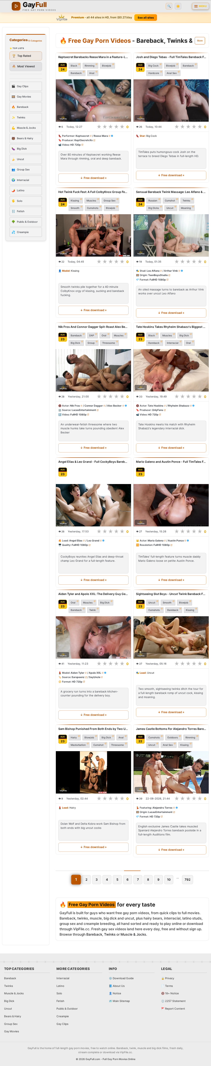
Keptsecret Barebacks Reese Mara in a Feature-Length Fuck (93, 57)
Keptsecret (82, 136)
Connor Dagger (93, 405)
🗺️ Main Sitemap (119, 1001)
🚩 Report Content (173, 1008)
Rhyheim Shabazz (178, 405)
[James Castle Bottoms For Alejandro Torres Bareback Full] (171, 772)
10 (169, 880)
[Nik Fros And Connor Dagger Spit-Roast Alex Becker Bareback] (93, 370)
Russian (152, 200)
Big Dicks (153, 208)
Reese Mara (101, 136)
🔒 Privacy (167, 978)
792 (187, 880)
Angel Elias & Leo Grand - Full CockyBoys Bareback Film (93, 461)
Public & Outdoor (67, 1008)
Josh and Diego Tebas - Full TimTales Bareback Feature (171, 57)
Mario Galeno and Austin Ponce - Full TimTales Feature (171, 461)
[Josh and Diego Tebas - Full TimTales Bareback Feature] (171, 100)
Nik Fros (75, 405)
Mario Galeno (155, 540)
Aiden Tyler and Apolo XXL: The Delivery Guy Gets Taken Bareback (93, 594)
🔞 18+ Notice (170, 993)
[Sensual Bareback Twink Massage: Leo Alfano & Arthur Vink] (171, 235)
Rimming (89, 65)
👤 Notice (115, 993)
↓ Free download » (93, 178)
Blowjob (106, 65)
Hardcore (153, 73)
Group (91, 342)
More (200, 40)
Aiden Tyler (77, 672)
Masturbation (78, 745)
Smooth (75, 208)
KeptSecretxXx (83, 140)
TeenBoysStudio (158, 275)
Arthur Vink (171, 270)
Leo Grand (93, 540)
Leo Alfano (153, 270)
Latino (60, 985)
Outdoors (172, 737)
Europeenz (78, 677)
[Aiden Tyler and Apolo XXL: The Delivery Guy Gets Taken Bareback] (93, 637)
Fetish (60, 1001)
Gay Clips (62, 1024)
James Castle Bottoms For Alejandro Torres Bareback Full (171, 728)
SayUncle (94, 677)
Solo (59, 993)
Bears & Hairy (12, 1016)
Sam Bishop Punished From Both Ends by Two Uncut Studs (93, 728)
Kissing (75, 200)
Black (74, 65)
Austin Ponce (176, 540)
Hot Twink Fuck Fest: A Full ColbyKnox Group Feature (93, 192)
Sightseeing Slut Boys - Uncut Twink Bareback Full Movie (171, 594)
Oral (104, 335)
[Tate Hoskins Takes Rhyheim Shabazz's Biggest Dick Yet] (171, 370)
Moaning (186, 208)
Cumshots (92, 208)
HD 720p (75, 144)
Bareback (76, 73)
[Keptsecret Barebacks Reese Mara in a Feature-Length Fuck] (93, 100)
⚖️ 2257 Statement (173, 1001)
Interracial (172, 342)
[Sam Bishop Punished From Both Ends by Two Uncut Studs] (93, 772)
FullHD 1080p (158, 279)
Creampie (62, 1016)
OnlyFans (157, 410)
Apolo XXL (95, 672)
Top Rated (21, 55)
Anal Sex (172, 73)
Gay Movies (11, 1031)
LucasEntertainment (84, 410)
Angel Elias (75, 540)
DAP (91, 335)
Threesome (108, 342)
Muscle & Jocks (133, 934)
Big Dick (75, 342)
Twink (92, 610)
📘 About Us (117, 985)
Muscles (91, 200)
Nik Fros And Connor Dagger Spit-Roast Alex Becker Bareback (93, 326)
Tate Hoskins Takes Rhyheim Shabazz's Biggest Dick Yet (171, 326)
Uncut (169, 208)
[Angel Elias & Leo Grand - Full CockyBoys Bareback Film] (93, 505)
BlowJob (89, 737)
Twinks (186, 200)
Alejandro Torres (162, 807)
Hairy (74, 737)
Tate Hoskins (155, 405)
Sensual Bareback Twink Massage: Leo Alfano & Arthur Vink (171, 192)
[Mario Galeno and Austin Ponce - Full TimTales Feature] (171, 505)
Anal (91, 73)
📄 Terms (167, 985)
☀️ (178, 6)
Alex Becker (114, 405)
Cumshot (170, 200)
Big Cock (153, 65)
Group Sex (109, 200)
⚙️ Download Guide (121, 978)
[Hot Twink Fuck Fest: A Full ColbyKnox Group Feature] (93, 235)
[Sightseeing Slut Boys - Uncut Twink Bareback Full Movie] (171, 637)
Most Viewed (23, 66)
